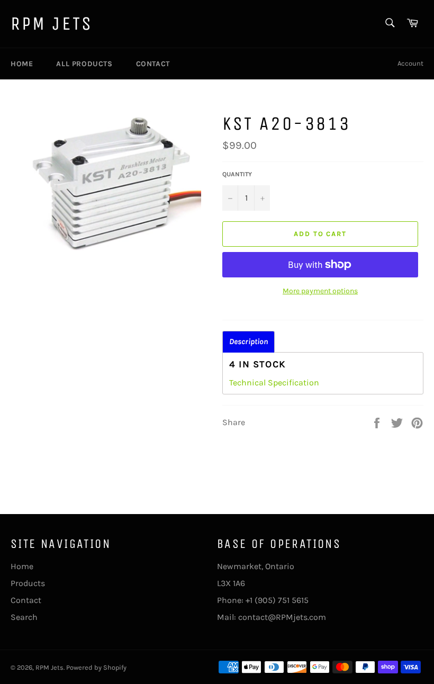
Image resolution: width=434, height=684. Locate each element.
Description (248, 342)
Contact (153, 63)
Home (22, 63)
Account (410, 63)
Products (28, 583)
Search (24, 617)
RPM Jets (52, 23)
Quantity (237, 174)
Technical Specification (274, 382)
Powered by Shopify (96, 667)
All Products (84, 63)
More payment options (320, 290)
